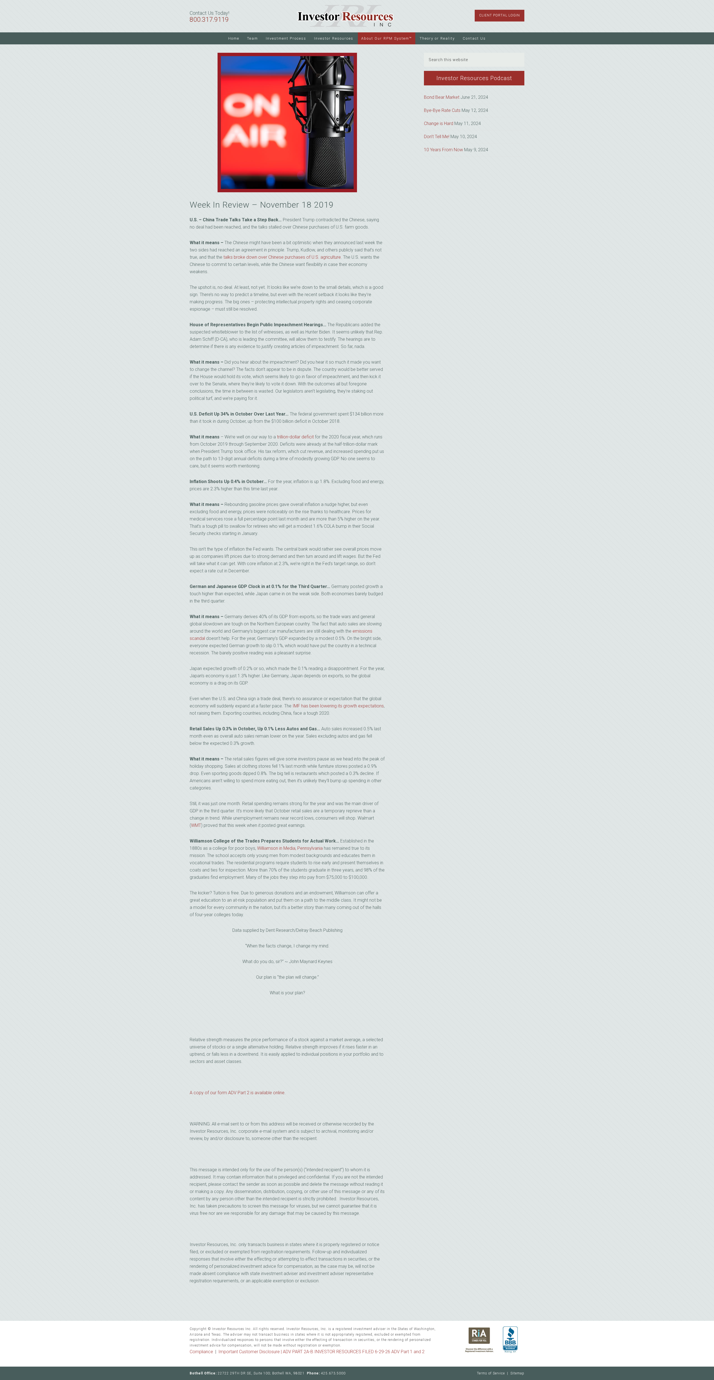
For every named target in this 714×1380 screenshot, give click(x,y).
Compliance (201, 1351)
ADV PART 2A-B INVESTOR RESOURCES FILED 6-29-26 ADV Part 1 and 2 (353, 1351)
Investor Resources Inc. (345, 16)
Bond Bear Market (441, 97)
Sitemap (517, 1373)
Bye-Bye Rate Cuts (442, 110)
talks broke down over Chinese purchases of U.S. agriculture (282, 257)
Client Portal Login (499, 15)
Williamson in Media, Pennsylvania (290, 848)
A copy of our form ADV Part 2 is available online (237, 1092)
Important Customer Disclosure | (250, 1351)
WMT (196, 825)
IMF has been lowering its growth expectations (338, 706)
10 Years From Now (443, 149)
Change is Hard (438, 123)
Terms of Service (491, 1373)
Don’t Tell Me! (436, 136)
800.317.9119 (209, 19)
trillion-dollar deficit (295, 437)
